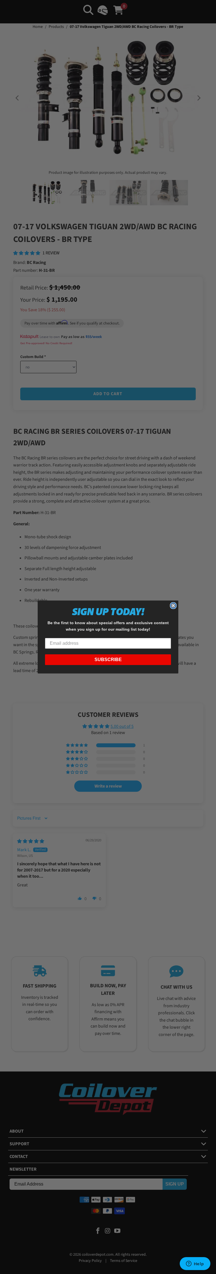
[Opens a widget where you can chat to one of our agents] (194, 1264)
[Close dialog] (173, 605)
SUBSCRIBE (108, 659)
